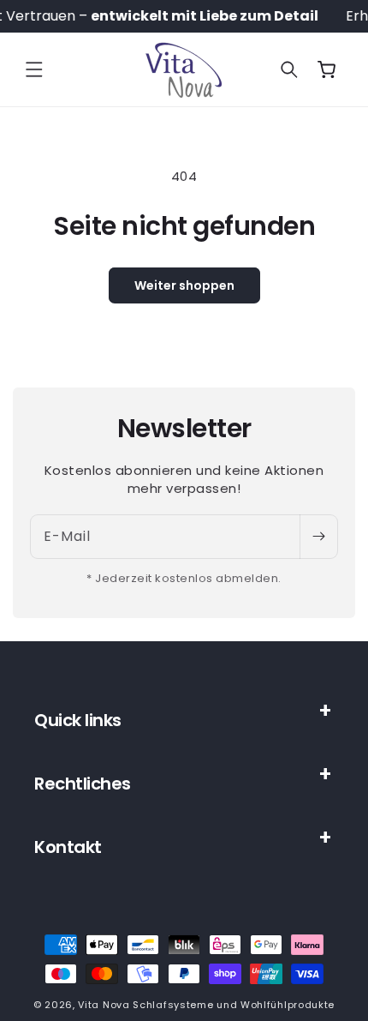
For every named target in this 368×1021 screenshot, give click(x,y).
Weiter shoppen (184, 285)
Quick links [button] (78, 720)
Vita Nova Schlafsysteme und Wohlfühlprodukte (206, 1005)
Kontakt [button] (68, 847)
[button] (34, 69)
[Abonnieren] (318, 536)
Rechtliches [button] (82, 784)
